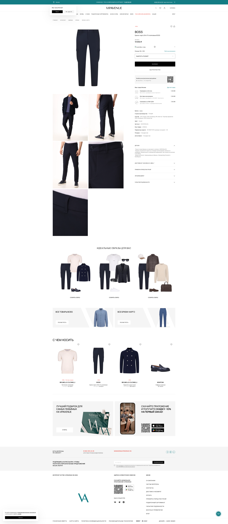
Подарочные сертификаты (99, 14)
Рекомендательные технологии (121, 521)
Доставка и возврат (153, 491)
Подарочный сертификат (155, 502)
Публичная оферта (60, 521)
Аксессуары (114, 14)
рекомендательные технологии (27, 512)
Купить (75, 297)
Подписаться (158, 462)
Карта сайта (74, 521)
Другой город (171, 87)
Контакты (149, 488)
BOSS (141, 111)
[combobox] (155, 56)
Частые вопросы (152, 484)
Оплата (149, 495)
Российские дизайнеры (143, 14)
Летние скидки (69, 380)
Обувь (82, 14)
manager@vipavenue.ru (123, 451)
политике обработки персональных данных (125, 466)
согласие (121, 465)
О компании (150, 480)
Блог (173, 14)
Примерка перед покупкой (156, 499)
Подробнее (127, 2)
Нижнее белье (124, 14)
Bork (131, 14)
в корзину (155, 64)
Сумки (88, 14)
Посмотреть (62, 322)
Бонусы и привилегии (154, 510)
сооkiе (19, 514)
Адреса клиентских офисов (124, 475)
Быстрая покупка (155, 69)
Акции (154, 14)
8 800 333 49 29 (158, 2)
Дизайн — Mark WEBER (167, 521)
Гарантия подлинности (155, 506)
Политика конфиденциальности (93, 521)
